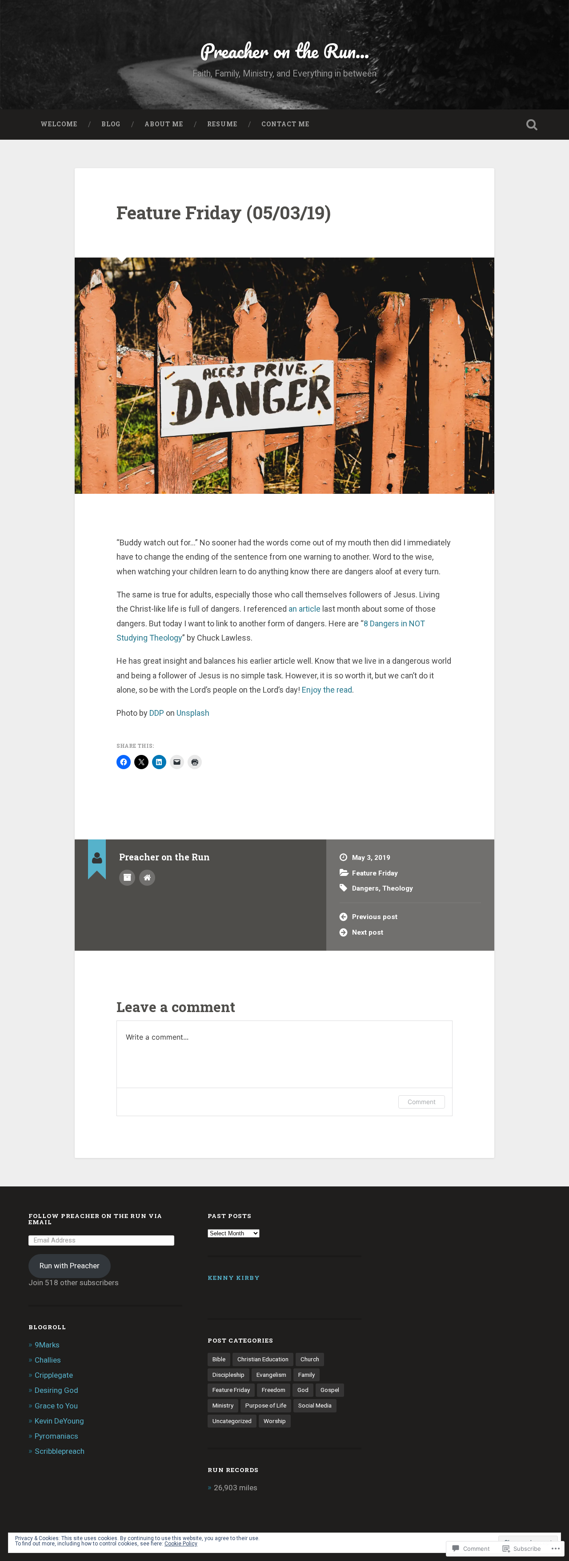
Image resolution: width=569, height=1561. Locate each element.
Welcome (58, 124)
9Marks (47, 1344)
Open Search (532, 124)
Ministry (222, 1405)
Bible (218, 1359)
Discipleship (228, 1374)
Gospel (330, 1389)
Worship (275, 1420)
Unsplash (192, 713)
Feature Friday (375, 873)
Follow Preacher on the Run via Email (95, 1219)
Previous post (374, 917)
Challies (48, 1359)
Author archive (127, 878)
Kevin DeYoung (59, 1420)
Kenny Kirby (234, 1278)
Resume (222, 124)
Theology (397, 888)
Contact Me (285, 124)
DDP (156, 713)
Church (310, 1359)
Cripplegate (54, 1375)
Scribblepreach (59, 1451)
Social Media (315, 1405)
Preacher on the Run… (284, 50)
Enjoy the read (327, 689)
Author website (147, 878)
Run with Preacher (70, 1265)
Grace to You (56, 1405)
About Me (163, 124)
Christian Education (263, 1359)
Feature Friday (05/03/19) (223, 212)
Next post (367, 932)
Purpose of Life (265, 1405)
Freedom (273, 1389)
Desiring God (56, 1390)
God (303, 1389)
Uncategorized (232, 1420)
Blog (110, 124)
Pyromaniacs (56, 1436)
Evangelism (271, 1374)
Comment (422, 1101)
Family (306, 1374)
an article (305, 608)
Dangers (365, 888)
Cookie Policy (180, 1544)
